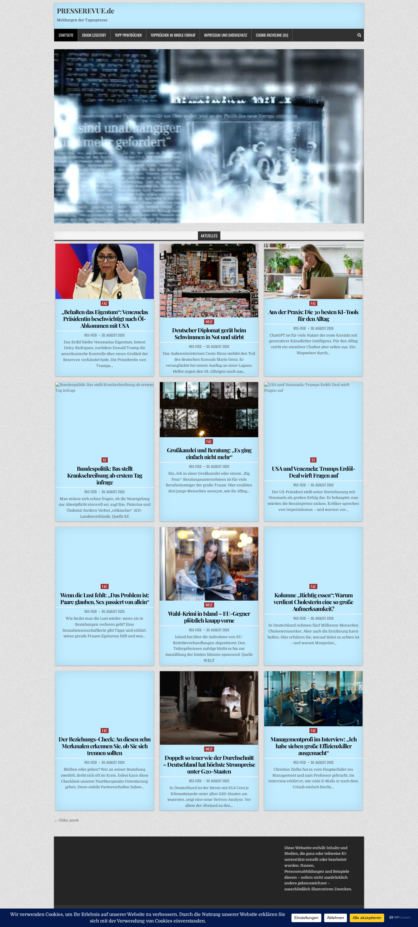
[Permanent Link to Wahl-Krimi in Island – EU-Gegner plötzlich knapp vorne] (209, 564)
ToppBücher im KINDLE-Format (173, 35)
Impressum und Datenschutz (225, 35)
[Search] (359, 35)
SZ (104, 459)
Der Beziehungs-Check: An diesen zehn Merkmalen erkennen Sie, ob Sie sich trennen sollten (104, 745)
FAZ (104, 303)
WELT (209, 321)
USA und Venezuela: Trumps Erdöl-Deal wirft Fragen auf (313, 471)
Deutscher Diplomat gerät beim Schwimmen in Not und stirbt (209, 333)
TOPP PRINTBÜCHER (128, 35)
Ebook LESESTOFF (94, 35)
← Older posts (66, 820)
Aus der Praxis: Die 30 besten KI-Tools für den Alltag (313, 315)
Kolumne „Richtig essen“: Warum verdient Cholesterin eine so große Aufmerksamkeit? (313, 601)
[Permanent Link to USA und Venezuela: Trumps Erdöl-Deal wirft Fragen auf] (313, 419)
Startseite (66, 35)
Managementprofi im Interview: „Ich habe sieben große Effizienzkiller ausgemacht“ (313, 745)
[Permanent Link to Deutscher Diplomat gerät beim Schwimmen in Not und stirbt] (209, 280)
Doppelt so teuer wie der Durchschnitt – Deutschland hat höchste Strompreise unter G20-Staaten (209, 764)
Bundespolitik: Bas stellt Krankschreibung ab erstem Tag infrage (104, 475)
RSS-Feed (90, 335)
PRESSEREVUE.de (85, 10)
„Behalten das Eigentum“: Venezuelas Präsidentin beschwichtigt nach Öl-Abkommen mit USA (104, 318)
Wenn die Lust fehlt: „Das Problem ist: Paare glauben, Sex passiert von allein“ (104, 598)
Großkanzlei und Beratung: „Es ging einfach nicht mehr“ (209, 453)
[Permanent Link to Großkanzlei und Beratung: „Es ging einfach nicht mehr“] (209, 409)
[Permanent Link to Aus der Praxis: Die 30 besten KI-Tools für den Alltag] (313, 271)
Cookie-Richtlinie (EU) (272, 35)
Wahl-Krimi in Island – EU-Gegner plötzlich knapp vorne (209, 616)
